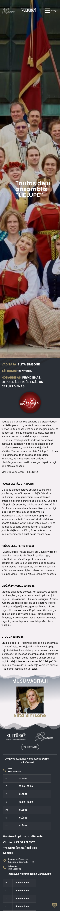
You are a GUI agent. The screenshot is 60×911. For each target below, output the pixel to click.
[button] (54, 905)
